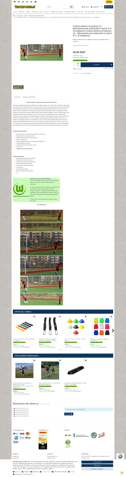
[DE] (14, 2)
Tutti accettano (97, 462)
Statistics (26, 471)
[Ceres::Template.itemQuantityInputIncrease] (78, 63)
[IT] (27, 2)
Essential (18, 471)
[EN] (19, 2)
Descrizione (17, 97)
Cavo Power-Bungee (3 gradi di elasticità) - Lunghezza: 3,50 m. (47, 339)
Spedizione (16, 458)
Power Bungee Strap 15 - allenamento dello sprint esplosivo (49, 383)
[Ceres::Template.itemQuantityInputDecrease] (78, 66)
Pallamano (21, 11)
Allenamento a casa (37, 11)
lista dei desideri (78, 69)
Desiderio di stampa (70, 11)
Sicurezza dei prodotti (29, 97)
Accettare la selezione (97, 469)
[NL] (31, 2)
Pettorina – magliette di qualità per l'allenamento (99, 339)
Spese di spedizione (87, 73)
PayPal (73, 471)
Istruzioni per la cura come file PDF (24, 148)
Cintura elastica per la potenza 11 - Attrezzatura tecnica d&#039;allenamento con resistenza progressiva (23, 385)
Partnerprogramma (52, 456)
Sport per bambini (90, 11)
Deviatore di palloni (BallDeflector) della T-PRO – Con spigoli (75, 383)
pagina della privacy (36, 468)
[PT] (35, 2)
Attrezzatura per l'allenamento (36, 15)
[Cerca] (71, 6)
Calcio (15, 11)
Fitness (28, 11)
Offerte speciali (100, 11)
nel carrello (96, 64)
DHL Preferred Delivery (60, 471)
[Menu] (123, 454)
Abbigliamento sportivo (57, 11)
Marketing (35, 471)
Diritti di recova (51, 458)
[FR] (23, 2)
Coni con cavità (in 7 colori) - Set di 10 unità (75, 339)
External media (46, 471)
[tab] (17, 97)
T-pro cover (80, 11)
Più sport (46, 11)
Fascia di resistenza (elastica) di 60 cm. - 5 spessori (24, 339)
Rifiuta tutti (97, 465)
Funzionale (19, 474)
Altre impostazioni (28, 474)
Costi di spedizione (25, 347)
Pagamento (16, 456)
